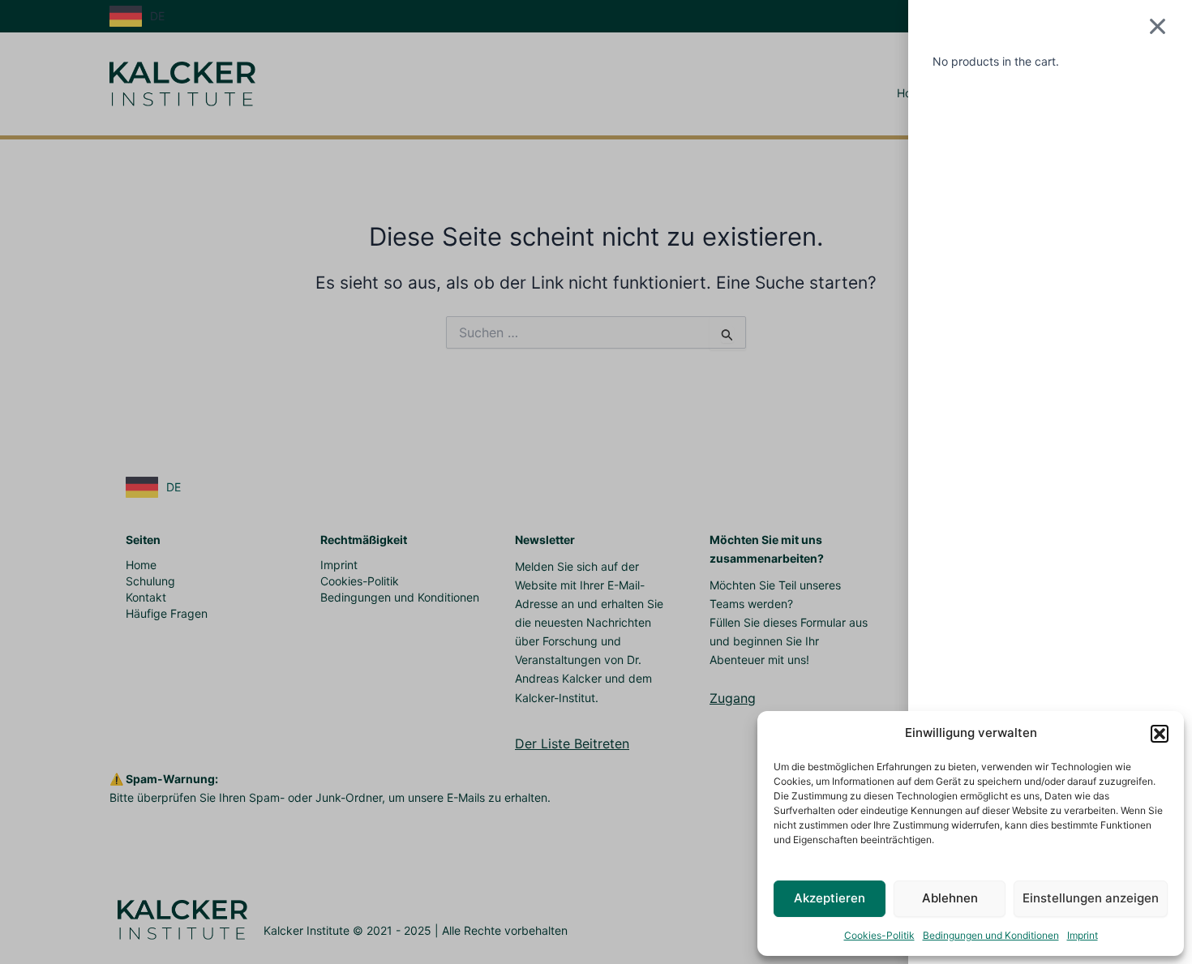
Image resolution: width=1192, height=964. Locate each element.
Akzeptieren (829, 898)
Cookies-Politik (879, 935)
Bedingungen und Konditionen (991, 935)
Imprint (1082, 935)
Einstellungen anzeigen (1091, 898)
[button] (1159, 734)
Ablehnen (950, 898)
